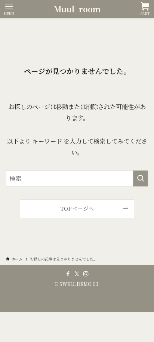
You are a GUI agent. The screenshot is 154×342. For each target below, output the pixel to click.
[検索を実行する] (140, 178)
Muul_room (77, 9)
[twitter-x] (77, 274)
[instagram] (86, 274)
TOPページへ (77, 208)
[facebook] (68, 274)
